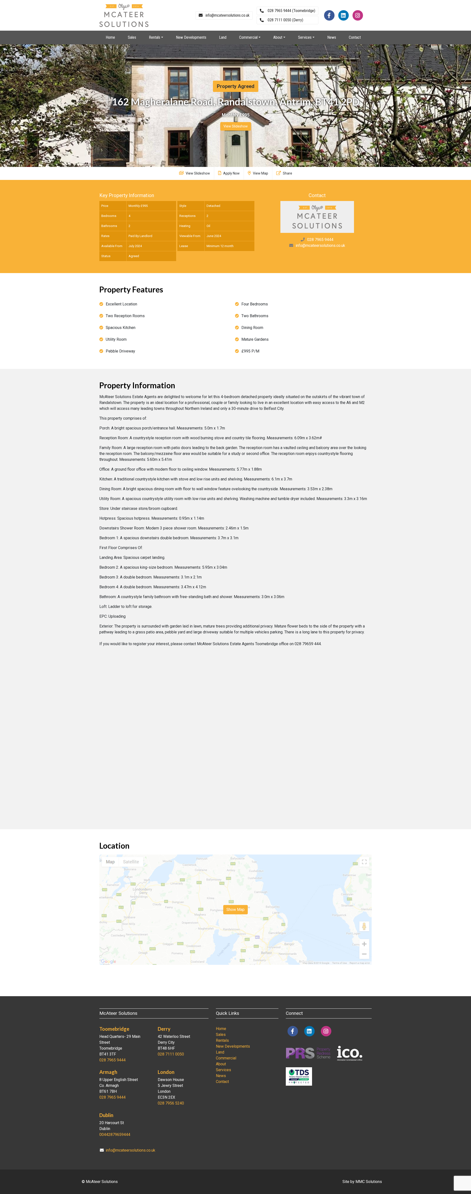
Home (110, 37)
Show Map (235, 909)
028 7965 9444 (320, 239)
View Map (260, 173)
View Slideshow (235, 126)
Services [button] (305, 37)
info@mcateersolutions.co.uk (320, 245)
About (221, 1064)
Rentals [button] (154, 37)
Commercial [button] (248, 37)
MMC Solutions (368, 1181)
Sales (132, 37)
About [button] (277, 37)
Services (223, 1070)
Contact (355, 37)
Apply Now (231, 173)
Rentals (222, 1040)
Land (222, 37)
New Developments (191, 37)
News (331, 37)
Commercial (226, 1058)
